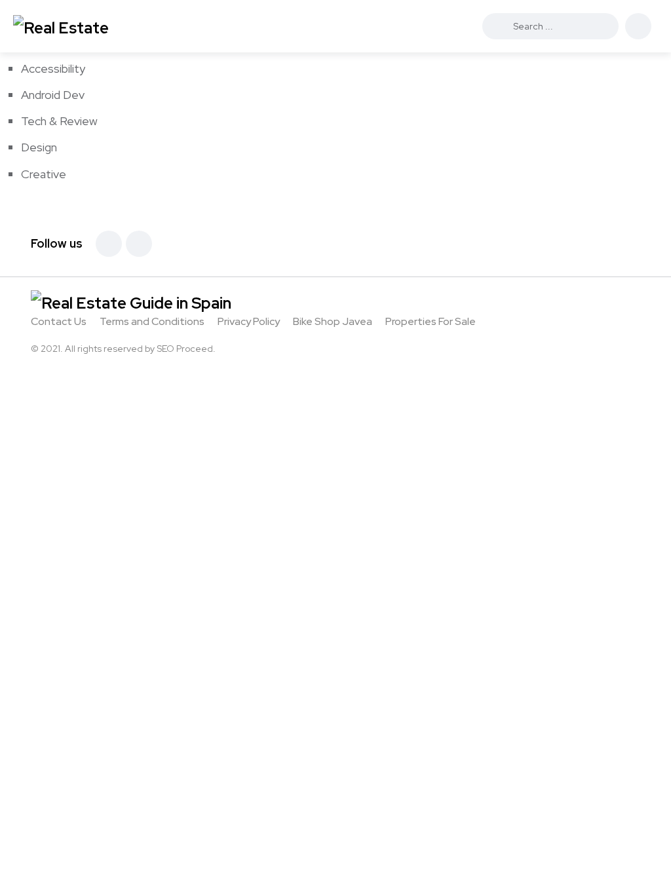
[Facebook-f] (109, 244)
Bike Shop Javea (332, 321)
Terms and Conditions (152, 321)
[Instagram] (139, 244)
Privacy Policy (249, 321)
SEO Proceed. (186, 348)
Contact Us (58, 321)
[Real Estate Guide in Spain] (81, 26)
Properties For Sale (430, 321)
